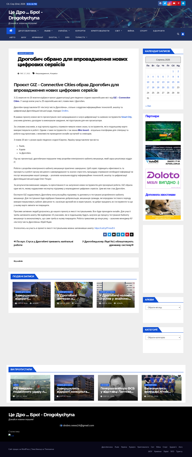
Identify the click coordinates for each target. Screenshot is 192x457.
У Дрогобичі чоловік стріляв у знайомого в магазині (115, 298)
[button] (178, 34)
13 (163, 82)
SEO (67, 37)
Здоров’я (158, 31)
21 (168, 87)
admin (20, 261)
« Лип (148, 106)
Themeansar (49, 449)
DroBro (65, 111)
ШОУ (23, 37)
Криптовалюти (100, 31)
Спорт (143, 31)
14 (168, 82)
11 (153, 82)
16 (178, 82)
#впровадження (42, 73)
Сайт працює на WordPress (19, 449)
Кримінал (37, 37)
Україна (63, 31)
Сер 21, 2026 (21, 396)
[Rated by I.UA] (11, 435)
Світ (118, 31)
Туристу (80, 37)
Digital (53, 37)
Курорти (80, 31)
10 (148, 82)
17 (148, 87)
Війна (131, 31)
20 (163, 87)
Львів (47, 31)
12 (158, 82)
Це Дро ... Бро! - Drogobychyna (41, 414)
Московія (104, 385)
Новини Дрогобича (25, 53)
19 (158, 87)
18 (153, 87)
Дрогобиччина (27, 31)
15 (173, 82)
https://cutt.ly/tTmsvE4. (104, 228)
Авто (12, 37)
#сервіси (53, 73)
